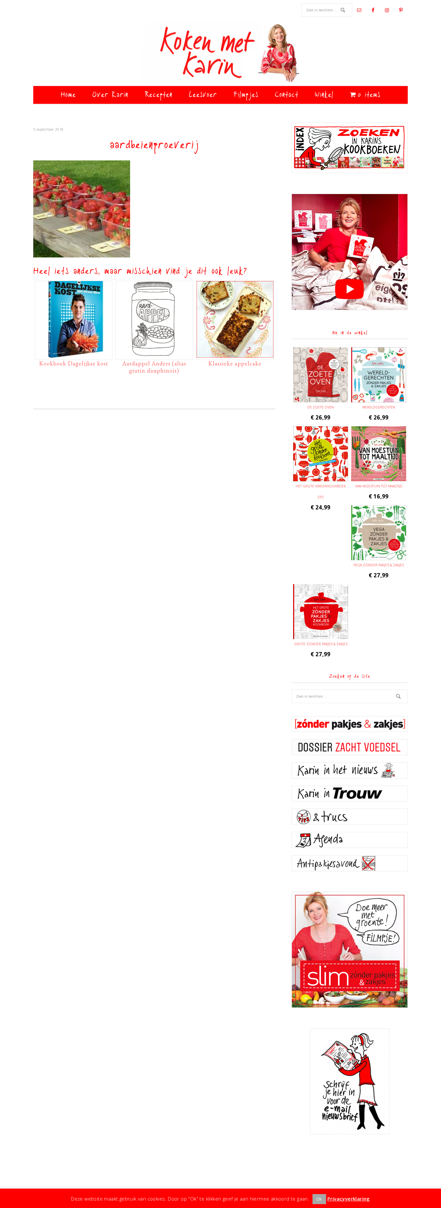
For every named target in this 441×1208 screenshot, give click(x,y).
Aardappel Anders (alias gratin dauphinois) (154, 367)
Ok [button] (319, 1199)
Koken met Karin (220, 53)
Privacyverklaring (348, 1198)
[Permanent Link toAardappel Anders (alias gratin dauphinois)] (154, 354)
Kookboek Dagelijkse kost (73, 363)
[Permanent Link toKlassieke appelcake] (235, 354)
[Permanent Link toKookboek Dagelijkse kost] (73, 354)
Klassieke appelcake (235, 363)
